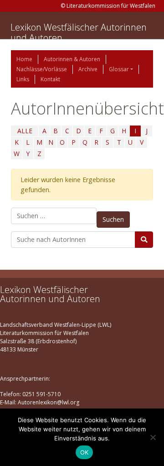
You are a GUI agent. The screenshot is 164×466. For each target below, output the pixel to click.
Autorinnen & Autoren (72, 59)
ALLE (24, 130)
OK (84, 452)
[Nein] (152, 437)
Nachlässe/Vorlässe (41, 69)
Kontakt (50, 79)
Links (22, 79)
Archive (87, 69)
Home (24, 59)
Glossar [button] (119, 69)
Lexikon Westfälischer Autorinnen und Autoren (78, 32)
